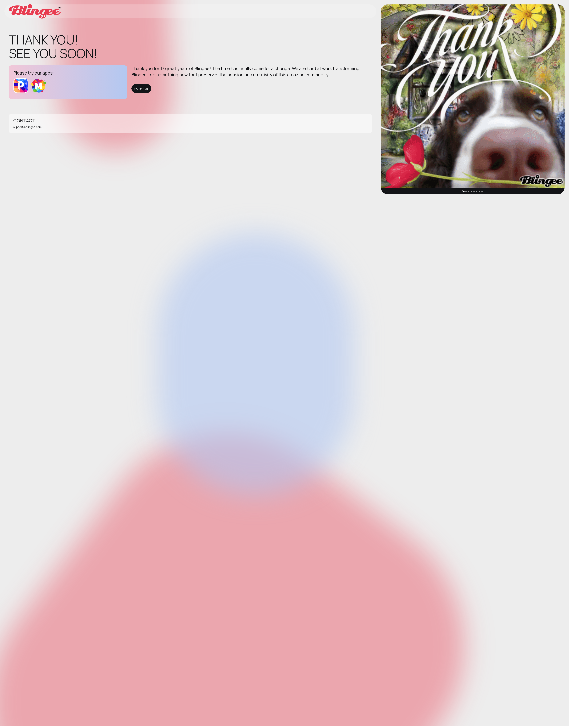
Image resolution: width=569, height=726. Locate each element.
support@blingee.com (27, 127)
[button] (463, 191)
